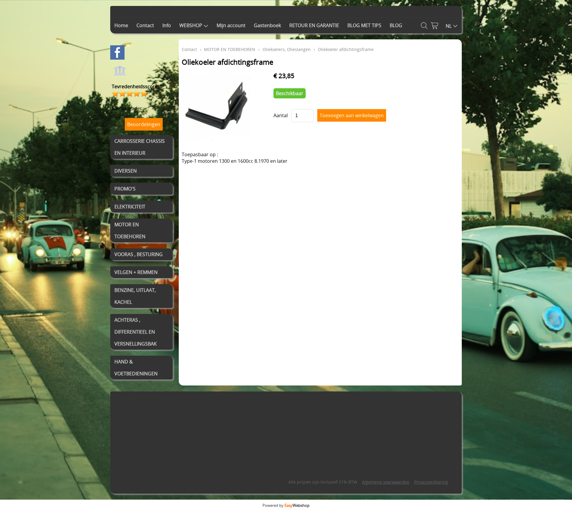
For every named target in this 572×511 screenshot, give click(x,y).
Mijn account (231, 25)
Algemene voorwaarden (385, 482)
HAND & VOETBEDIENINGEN (136, 367)
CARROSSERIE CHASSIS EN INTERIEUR (139, 147)
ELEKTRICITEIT (129, 206)
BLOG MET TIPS (364, 25)
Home (121, 25)
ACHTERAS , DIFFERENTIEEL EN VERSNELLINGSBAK (135, 332)
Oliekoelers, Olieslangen (286, 49)
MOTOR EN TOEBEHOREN (129, 230)
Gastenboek (267, 25)
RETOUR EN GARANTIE (314, 25)
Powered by (286, 505)
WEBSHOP (190, 25)
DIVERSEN (125, 171)
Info (166, 25)
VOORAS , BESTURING (138, 254)
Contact (145, 25)
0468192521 (135, 468)
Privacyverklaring (431, 482)
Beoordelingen (143, 124)
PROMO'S (125, 188)
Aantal (280, 115)
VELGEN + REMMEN (136, 272)
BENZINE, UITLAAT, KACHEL (135, 296)
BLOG (396, 25)
